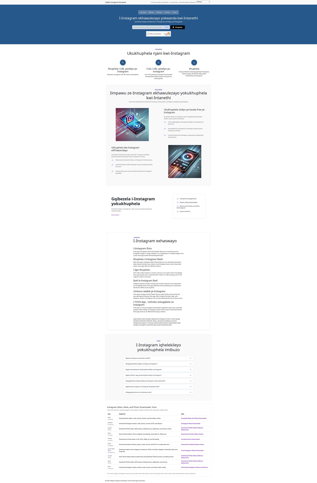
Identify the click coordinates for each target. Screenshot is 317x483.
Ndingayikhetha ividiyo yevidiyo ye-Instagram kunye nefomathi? (145, 381)
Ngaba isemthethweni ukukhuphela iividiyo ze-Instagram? (144, 369)
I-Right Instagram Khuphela (115, 2)
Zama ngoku (115, 215)
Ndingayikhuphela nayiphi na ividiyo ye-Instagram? (141, 364)
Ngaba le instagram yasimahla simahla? (138, 358)
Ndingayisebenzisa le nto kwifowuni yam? (139, 392)
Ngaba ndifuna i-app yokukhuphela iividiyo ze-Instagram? (143, 375)
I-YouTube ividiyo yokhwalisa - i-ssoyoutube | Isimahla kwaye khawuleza (173, 2)
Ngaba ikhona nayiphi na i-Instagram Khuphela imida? (142, 387)
